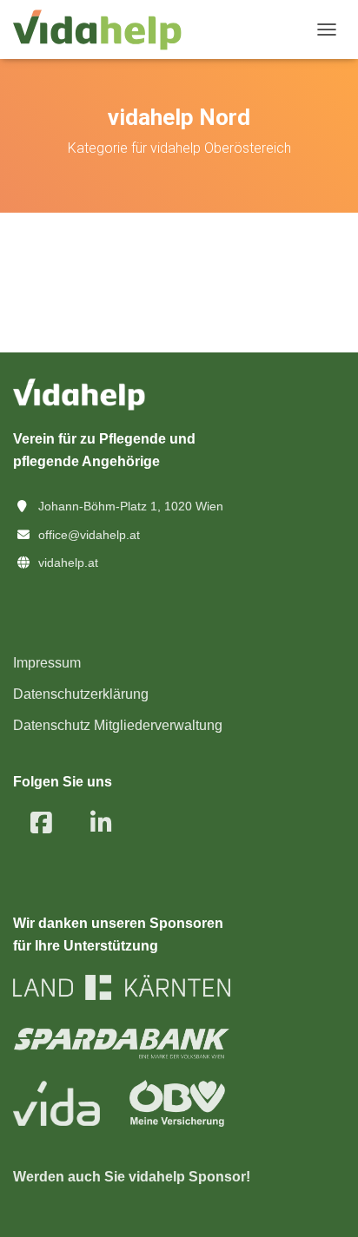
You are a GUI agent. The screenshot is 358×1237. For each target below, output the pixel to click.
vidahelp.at (68, 562)
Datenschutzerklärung (81, 694)
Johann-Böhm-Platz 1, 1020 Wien (130, 506)
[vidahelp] (104, 30)
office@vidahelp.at (89, 535)
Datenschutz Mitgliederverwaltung (117, 725)
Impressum (47, 662)
